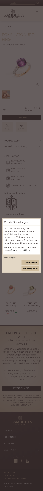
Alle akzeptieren (30, 268)
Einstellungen (10, 257)
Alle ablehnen (30, 262)
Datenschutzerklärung (21, 250)
